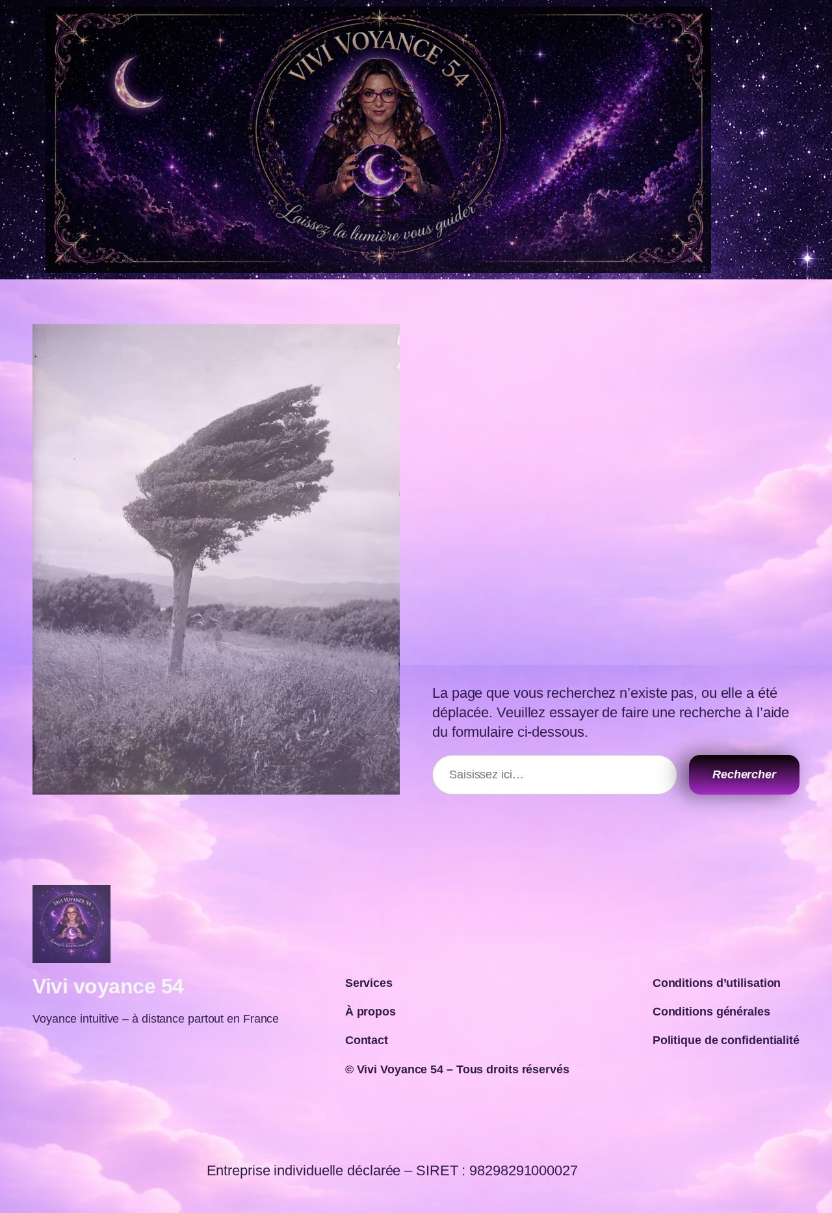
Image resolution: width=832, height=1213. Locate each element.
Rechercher (744, 774)
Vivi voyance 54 (108, 986)
